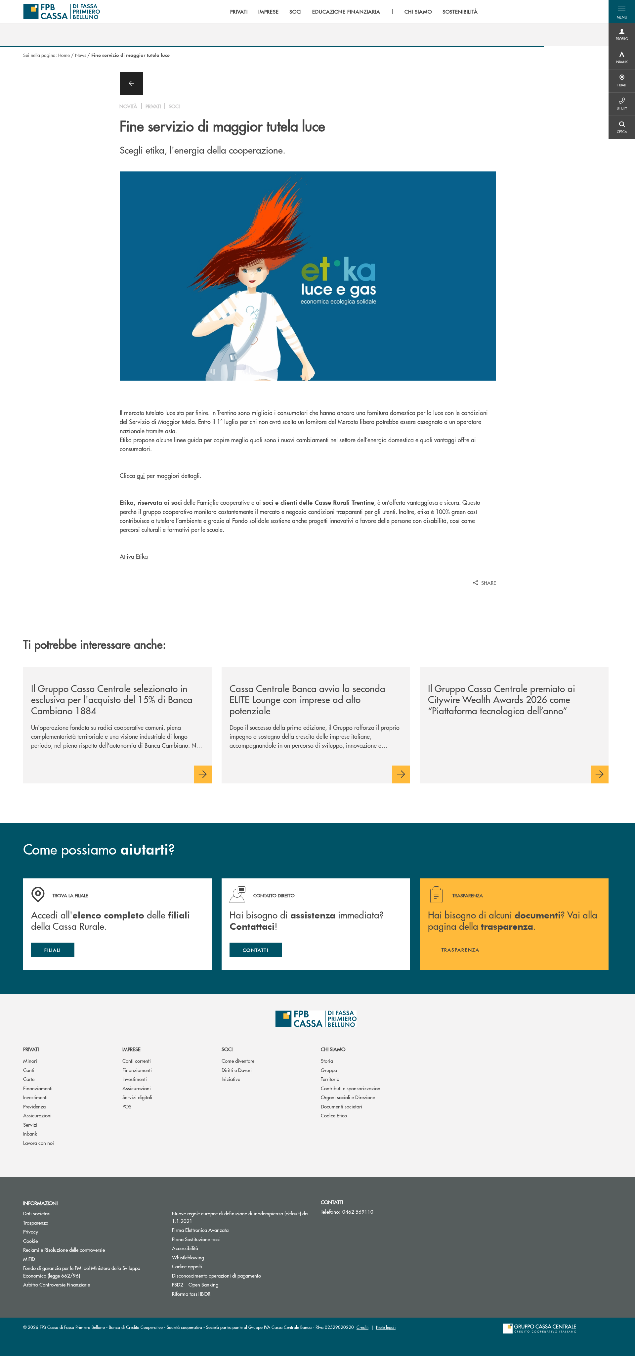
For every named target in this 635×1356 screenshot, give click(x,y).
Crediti (362, 1327)
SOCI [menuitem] (295, 12)
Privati (31, 1049)
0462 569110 (357, 1211)
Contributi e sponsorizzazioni (351, 1088)
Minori (30, 1060)
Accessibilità (185, 1247)
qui (141, 475)
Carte (28, 1078)
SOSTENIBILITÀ (460, 12)
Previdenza (34, 1106)
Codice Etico (334, 1115)
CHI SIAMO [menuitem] (418, 12)
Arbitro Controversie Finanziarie (81, 1284)
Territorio (330, 1078)
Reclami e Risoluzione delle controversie (64, 1249)
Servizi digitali (137, 1097)
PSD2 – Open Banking (195, 1284)
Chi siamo (333, 1049)
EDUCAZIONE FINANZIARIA (346, 12)
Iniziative (231, 1078)
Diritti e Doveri (237, 1069)
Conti (28, 1069)
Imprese (131, 1049)
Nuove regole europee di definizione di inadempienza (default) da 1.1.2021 (240, 1217)
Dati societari (37, 1213)
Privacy (30, 1231)
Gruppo (329, 1069)
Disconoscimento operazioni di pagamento (216, 1275)
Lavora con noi (38, 1142)
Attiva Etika (134, 556)
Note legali (386, 1327)
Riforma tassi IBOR (191, 1293)
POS (126, 1106)
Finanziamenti (38, 1088)
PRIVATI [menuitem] (239, 12)
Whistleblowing (188, 1257)
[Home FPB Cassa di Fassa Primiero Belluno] (61, 11)
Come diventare (238, 1060)
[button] (622, 11)
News (80, 55)
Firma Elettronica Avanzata (200, 1229)
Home (64, 55)
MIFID (29, 1258)
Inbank (30, 1133)
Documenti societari (341, 1106)
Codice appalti (187, 1266)
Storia (327, 1060)
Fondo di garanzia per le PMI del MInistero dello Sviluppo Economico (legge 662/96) (81, 1271)
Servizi (30, 1124)
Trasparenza (35, 1222)
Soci (227, 1049)
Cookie (30, 1240)
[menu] (354, 11)
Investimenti (35, 1097)
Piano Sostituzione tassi (221, 1239)
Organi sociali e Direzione (348, 1097)
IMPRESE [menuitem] (268, 12)
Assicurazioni (37, 1115)
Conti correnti (136, 1060)
